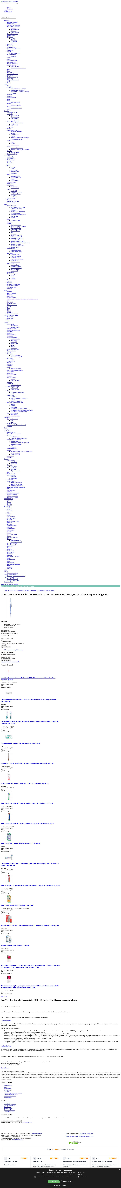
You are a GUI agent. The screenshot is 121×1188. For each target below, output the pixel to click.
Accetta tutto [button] (54, 1181)
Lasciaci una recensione (10, 1096)
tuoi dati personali (27, 1122)
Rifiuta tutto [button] (67, 1181)
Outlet (2, 586)
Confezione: (5, 1068)
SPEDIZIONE (8, 12)
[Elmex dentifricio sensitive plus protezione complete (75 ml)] (9, 740)
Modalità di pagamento (10, 1104)
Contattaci (6, 1091)
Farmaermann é (8, 1085)
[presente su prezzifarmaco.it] (75, 1142)
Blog (5, 1087)
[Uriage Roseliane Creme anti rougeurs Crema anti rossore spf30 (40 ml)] (9, 780)
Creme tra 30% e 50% (29, 586)
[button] (60, 1185)
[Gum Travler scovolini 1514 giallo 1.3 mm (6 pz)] (9, 902)
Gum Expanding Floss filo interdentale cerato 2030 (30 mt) (20, 843)
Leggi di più (80, 1174)
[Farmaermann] (9, 1)
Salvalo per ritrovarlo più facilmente (13, 650)
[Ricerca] (17, 3)
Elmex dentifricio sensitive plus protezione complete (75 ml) (20, 743)
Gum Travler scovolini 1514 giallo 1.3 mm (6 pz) (17, 905)
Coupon (7, 586)
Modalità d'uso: (6, 1046)
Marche (12, 586)
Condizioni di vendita (9, 1105)
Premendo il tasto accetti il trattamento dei (16, 1122)
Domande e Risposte (9, 1110)
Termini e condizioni (36, 1133)
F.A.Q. (9, 7)
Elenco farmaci (8, 1097)
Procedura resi (7, 1107)
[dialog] (60, 1178)
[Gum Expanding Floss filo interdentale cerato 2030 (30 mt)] (9, 840)
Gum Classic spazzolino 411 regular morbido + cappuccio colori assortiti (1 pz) (27, 823)
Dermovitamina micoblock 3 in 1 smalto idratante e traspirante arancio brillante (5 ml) (30, 925)
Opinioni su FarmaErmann (11, 1094)
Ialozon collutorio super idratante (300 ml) (15, 945)
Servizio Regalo (8, 1108)
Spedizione (10, 9)
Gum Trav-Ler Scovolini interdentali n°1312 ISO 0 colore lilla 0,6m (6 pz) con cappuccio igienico (29, 590)
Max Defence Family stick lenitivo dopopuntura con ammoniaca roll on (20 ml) (27, 763)
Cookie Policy (7, 1090)
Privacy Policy (8, 1088)
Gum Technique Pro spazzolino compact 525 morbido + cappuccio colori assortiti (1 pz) (30, 885)
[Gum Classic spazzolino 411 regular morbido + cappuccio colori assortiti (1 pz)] (9, 820)
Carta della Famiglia (9, 1111)
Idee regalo (19, 586)
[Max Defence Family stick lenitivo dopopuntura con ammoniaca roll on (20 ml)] (9, 760)
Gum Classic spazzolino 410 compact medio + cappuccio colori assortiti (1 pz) (27, 803)
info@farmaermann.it (17, 1139)
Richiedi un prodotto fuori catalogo (13, 1093)
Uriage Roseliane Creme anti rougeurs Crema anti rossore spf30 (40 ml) (25, 783)
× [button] (119, 1169)
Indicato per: (4, 996)
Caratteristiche (6, 1020)
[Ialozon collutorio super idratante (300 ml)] (9, 942)
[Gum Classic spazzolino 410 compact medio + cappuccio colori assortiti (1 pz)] (9, 800)
